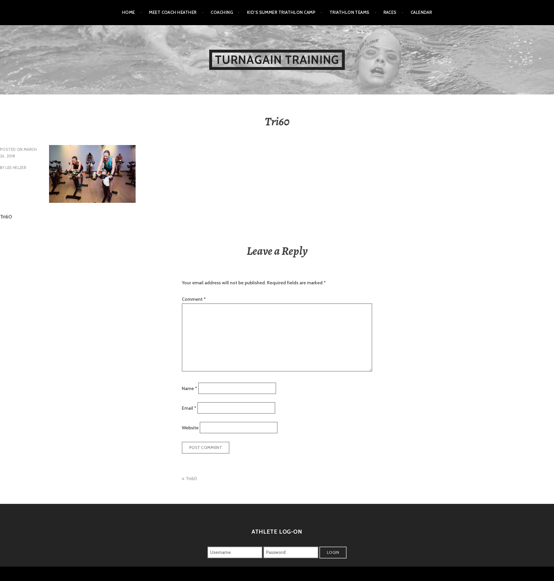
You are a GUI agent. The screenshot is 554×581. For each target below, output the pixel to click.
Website (190, 427)
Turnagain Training (277, 60)
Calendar (421, 12)
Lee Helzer (15, 167)
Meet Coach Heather (172, 12)
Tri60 (191, 478)
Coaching (222, 12)
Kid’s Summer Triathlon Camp (281, 12)
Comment (194, 299)
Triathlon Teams (349, 12)
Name (189, 388)
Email (189, 408)
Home (128, 12)
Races (389, 12)
